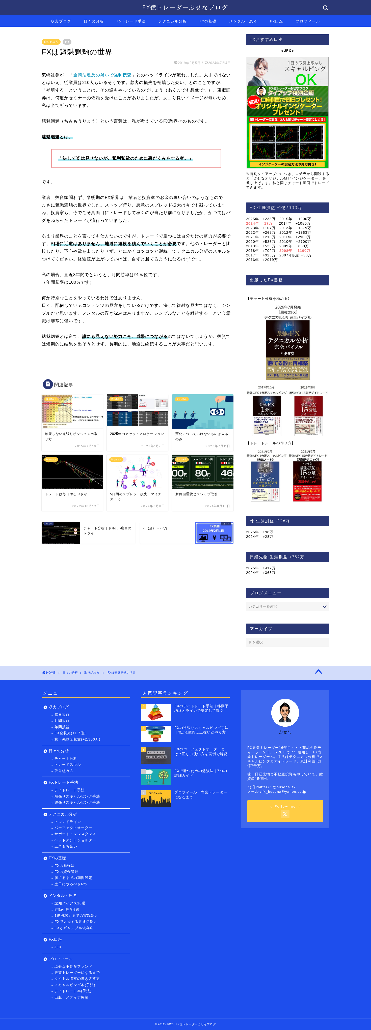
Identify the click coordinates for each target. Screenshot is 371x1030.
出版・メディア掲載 (72, 997)
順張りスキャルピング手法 (77, 796)
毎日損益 (62, 715)
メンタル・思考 (243, 21)
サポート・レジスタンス (75, 834)
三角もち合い (66, 846)
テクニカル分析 (172, 21)
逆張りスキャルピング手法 (77, 802)
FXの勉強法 (65, 866)
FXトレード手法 (131, 21)
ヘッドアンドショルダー (75, 840)
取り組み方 (51, 41)
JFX (58, 947)
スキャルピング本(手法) (75, 985)
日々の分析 (94, 21)
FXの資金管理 (66, 872)
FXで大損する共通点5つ (75, 922)
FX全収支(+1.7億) (70, 733)
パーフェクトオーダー (73, 828)
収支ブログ (61, 21)
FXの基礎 (208, 21)
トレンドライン (68, 822)
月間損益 (62, 721)
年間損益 (62, 727)
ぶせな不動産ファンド (73, 966)
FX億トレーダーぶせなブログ (185, 7)
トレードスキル (68, 765)
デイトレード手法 (70, 790)
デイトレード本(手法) (73, 991)
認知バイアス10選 (70, 903)
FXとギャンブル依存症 (74, 928)
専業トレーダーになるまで (77, 973)
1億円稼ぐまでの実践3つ (76, 916)
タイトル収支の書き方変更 (77, 979)
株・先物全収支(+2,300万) (77, 739)
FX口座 (276, 21)
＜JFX (285, 51)
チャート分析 (66, 758)
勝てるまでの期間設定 (73, 878)
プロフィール (308, 21)
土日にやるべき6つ (71, 884)
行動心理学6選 (67, 909)
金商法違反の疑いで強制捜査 (102, 75)
